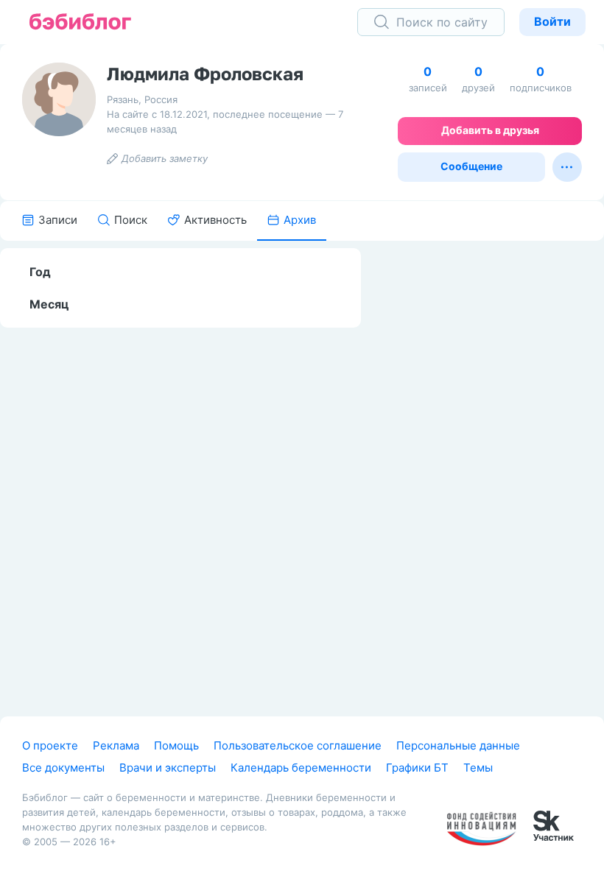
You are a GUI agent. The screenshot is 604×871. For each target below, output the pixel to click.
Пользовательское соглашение (298, 745)
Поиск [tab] (130, 220)
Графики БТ (417, 768)
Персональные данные (458, 745)
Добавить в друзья (490, 130)
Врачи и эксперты (167, 768)
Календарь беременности (301, 768)
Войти (552, 21)
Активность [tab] (215, 220)
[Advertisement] (493, 469)
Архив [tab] (300, 220)
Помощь (176, 745)
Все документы (63, 768)
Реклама (116, 745)
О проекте (50, 745)
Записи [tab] (57, 220)
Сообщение (471, 166)
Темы (478, 768)
